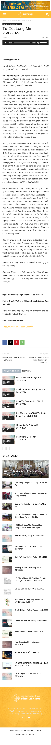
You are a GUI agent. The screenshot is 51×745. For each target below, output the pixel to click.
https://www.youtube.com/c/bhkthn (17, 327)
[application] (25, 42)
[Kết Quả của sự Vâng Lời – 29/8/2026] (7, 538)
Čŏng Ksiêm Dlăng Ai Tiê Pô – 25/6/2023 (13, 358)
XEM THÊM (26, 371)
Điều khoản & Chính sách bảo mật (22, 730)
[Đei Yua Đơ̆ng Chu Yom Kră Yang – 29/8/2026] (7, 549)
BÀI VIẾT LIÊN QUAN (11, 371)
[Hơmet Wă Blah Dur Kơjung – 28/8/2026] (7, 623)
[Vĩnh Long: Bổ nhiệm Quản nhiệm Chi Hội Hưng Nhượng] (7, 496)
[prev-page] (4, 448)
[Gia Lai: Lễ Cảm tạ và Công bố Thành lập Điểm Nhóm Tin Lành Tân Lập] (7, 517)
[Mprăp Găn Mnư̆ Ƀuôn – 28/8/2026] (7, 633)
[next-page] (8, 448)
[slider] (43, 42)
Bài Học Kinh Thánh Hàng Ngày (22, 20)
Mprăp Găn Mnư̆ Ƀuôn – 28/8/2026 (29, 631)
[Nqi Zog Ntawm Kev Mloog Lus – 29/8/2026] (7, 570)
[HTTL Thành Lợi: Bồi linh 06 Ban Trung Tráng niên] (25, 469)
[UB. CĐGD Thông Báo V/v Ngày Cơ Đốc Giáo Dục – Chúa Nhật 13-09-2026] (7, 580)
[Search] (47, 14)
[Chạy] (5, 43)
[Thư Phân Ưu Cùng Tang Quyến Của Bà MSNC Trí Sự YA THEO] (7, 602)
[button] (4, 14)
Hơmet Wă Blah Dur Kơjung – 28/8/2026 (31, 621)
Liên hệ (38, 730)
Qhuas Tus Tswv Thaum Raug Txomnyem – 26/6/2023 (39, 360)
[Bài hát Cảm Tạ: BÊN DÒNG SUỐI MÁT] (7, 591)
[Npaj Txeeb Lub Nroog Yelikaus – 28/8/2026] (7, 644)
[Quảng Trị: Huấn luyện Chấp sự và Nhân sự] (7, 506)
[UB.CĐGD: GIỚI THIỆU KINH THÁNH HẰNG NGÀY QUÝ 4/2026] (7, 665)
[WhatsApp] (22, 342)
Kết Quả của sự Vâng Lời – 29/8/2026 (30, 536)
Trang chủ (5, 20)
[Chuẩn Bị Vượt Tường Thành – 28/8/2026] (7, 612)
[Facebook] (4, 342)
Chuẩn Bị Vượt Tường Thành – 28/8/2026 (31, 610)
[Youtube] (28, 717)
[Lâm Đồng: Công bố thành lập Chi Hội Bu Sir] (7, 485)
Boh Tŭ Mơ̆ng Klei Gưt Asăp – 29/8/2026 (31, 557)
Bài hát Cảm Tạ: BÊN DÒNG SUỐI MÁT (30, 589)
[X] (10, 342)
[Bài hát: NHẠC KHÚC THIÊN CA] (7, 655)
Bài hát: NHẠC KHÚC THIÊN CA (27, 653)
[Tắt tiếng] (38, 43)
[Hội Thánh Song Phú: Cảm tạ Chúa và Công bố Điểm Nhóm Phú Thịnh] (7, 527)
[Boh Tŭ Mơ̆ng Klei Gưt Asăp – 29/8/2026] (7, 559)
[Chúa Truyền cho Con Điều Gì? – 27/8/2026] (7, 676)
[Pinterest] (16, 342)
